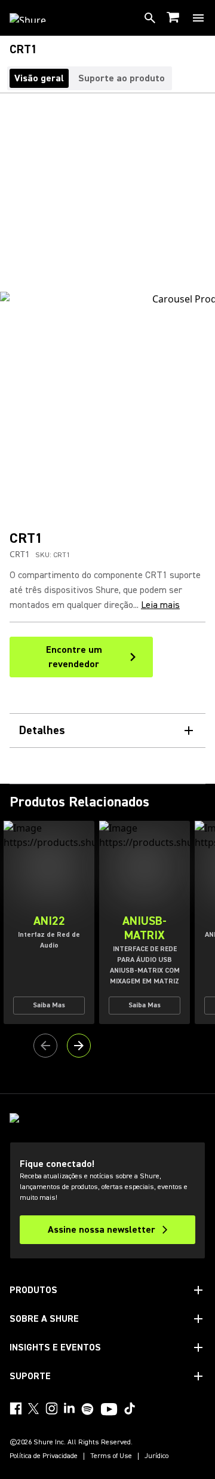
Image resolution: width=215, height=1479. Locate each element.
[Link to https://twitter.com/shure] (33, 1408)
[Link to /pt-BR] (36, 18)
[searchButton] (150, 18)
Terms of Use (111, 1456)
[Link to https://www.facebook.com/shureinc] (16, 1408)
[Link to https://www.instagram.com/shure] (51, 1408)
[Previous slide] (45, 1046)
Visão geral (39, 78)
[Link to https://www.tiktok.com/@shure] (130, 1408)
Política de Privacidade (44, 1456)
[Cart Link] (174, 18)
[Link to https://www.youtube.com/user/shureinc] (109, 1410)
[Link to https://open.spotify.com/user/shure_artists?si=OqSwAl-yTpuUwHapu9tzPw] (87, 1409)
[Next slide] (79, 1046)
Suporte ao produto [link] (121, 78)
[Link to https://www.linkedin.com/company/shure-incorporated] (69, 1408)
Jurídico (156, 1456)
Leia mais (160, 605)
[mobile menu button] (198, 18)
